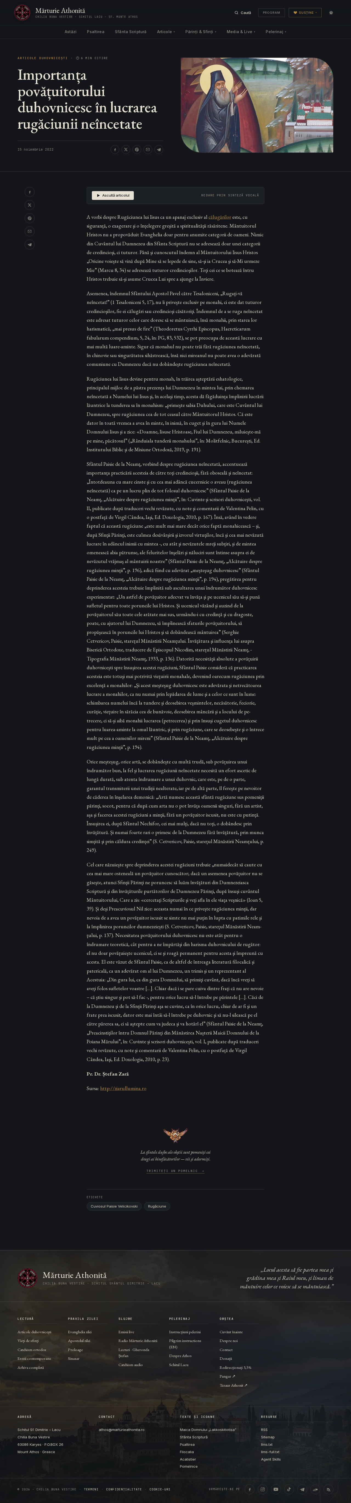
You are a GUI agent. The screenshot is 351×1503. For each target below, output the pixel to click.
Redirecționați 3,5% (235, 1367)
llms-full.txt (270, 1452)
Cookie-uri (160, 1489)
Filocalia (187, 1452)
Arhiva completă (31, 1367)
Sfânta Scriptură (130, 31)
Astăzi (71, 31)
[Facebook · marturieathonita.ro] (249, 1489)
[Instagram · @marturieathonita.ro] (263, 1489)
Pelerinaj (276, 31)
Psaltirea (95, 31)
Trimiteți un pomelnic (175, 1171)
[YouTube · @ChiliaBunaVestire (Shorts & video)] (276, 1489)
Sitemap (268, 1437)
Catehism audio (130, 1364)
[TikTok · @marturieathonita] (289, 1489)
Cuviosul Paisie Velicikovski (114, 1206)
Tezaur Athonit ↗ (234, 1385)
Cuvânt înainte (231, 1331)
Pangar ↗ (228, 1376)
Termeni (91, 1489)
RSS (264, 1429)
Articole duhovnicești (43, 58)
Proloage (75, 1349)
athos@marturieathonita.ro (122, 1429)
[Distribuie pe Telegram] (158, 149)
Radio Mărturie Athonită (137, 1340)
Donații (226, 1358)
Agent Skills (271, 1459)
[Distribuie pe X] (125, 149)
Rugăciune (157, 1206)
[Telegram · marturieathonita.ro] (302, 1489)
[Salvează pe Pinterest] (136, 149)
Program (271, 13)
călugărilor (219, 217)
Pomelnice (189, 1466)
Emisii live (126, 1331)
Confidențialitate (124, 1489)
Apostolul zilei (79, 1340)
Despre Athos (180, 1355)
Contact (226, 1349)
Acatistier (188, 1459)
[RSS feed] (328, 1489)
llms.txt (267, 1444)
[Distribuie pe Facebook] (115, 149)
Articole (166, 31)
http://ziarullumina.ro (123, 1088)
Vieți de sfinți (28, 1340)
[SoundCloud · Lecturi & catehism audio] (315, 1489)
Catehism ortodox (32, 1349)
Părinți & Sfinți (200, 31)
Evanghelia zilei (80, 1331)
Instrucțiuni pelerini (185, 1331)
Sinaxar (74, 1358)
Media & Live (241, 31)
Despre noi (229, 1340)
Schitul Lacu (178, 1364)
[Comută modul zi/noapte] (331, 12)
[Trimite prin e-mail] (147, 149)
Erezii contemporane (34, 1358)
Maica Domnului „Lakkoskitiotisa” (208, 1429)
